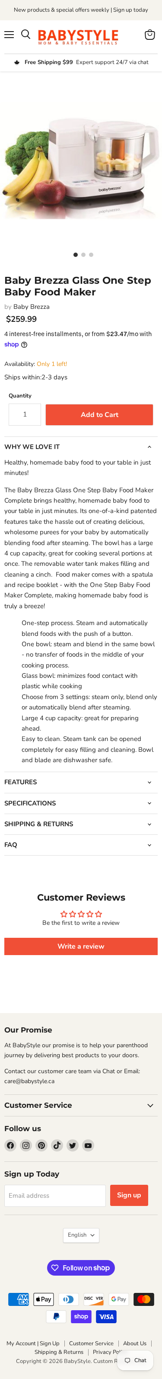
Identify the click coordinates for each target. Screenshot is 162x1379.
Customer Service (91, 1343)
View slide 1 (73, 254)
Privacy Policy (110, 1352)
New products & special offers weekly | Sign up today (81, 10)
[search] (25, 35)
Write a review (81, 946)
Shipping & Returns (59, 1352)
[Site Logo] (81, 37)
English (77, 1235)
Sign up (129, 1195)
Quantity (20, 396)
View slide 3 (89, 254)
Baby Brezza (31, 306)
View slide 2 (81, 254)
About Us (134, 1343)
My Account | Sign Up (33, 1343)
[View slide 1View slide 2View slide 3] (81, 161)
